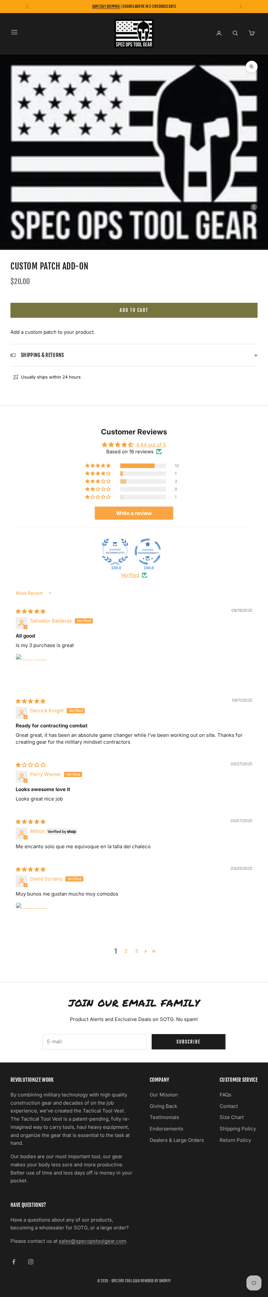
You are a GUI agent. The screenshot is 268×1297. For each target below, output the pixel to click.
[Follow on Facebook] (13, 1261)
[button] (98, 465)
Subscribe (188, 1042)
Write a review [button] (134, 513)
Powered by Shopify (156, 1281)
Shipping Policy (238, 1129)
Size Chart (232, 1117)
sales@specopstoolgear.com (92, 1241)
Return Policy (235, 1140)
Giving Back (163, 1106)
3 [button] (136, 951)
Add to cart (134, 310)
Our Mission (164, 1095)
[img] (30, 611)
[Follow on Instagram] (30, 1261)
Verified (130, 575)
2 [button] (126, 951)
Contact (229, 1106)
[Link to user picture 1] (31, 669)
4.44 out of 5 (151, 445)
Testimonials (164, 1117)
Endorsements (166, 1129)
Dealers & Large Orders (177, 1140)
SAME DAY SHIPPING (106, 6)
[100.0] (115, 552)
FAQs (225, 1095)
